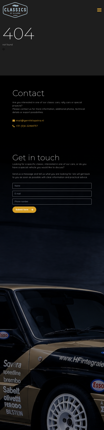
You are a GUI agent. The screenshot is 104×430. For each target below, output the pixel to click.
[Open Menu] (99, 10)
